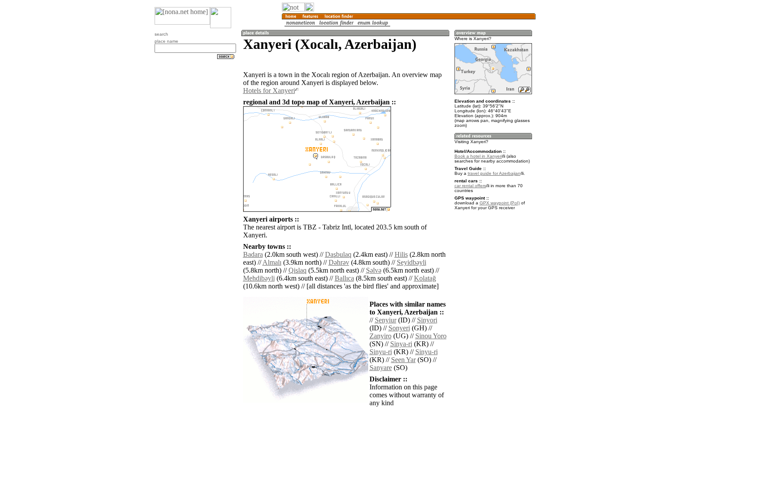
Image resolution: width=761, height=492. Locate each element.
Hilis (401, 254)
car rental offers (470, 185)
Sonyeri (399, 328)
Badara (253, 254)
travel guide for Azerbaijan (494, 173)
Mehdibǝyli (259, 278)
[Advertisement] (578, 145)
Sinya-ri (401, 344)
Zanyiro (380, 336)
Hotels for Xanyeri (269, 90)
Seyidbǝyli (411, 262)
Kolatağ (425, 278)
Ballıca (344, 278)
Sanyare (380, 367)
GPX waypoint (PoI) (500, 202)
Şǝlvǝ (373, 270)
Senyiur (385, 320)
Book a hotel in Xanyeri (478, 156)
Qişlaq (297, 270)
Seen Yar (403, 359)
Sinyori (427, 320)
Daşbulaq (338, 254)
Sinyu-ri (380, 351)
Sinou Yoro (431, 336)
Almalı (271, 262)
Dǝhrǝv (339, 262)
